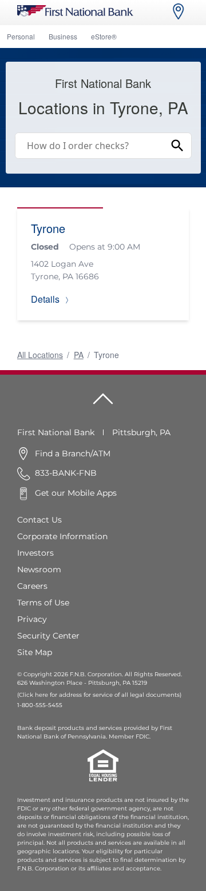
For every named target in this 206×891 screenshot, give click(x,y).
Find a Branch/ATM (72, 453)
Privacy (32, 619)
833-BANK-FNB (66, 473)
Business (63, 36)
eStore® (104, 36)
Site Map (34, 652)
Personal (21, 36)
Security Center (48, 636)
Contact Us (39, 520)
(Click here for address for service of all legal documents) (99, 695)
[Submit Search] (177, 146)
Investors (35, 553)
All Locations (40, 354)
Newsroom (39, 569)
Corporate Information (62, 536)
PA (79, 354)
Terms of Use (43, 602)
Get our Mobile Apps (76, 493)
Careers (32, 586)
